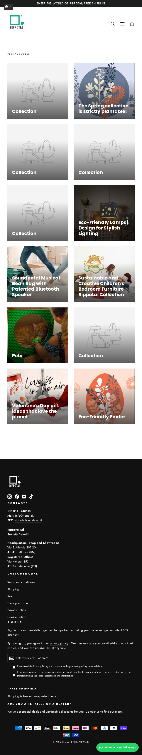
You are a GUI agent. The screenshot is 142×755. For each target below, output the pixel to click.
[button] (8, 7)
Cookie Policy (16, 617)
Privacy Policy (16, 610)
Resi (10, 596)
